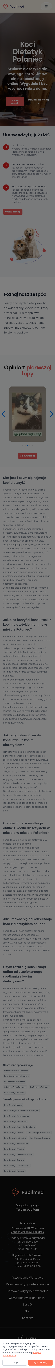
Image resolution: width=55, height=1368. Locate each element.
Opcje (15, 1362)
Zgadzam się (40, 1362)
